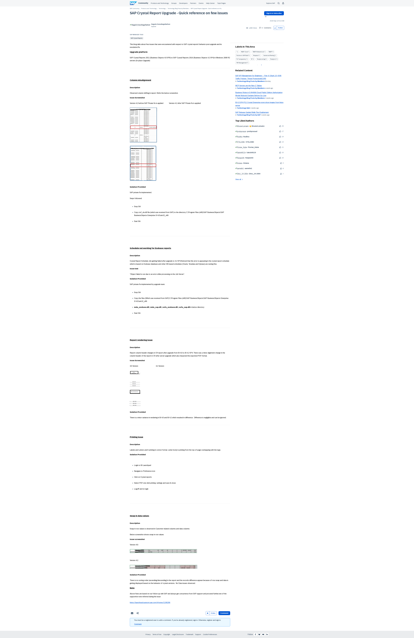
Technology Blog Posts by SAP (249, 115)
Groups (174, 3)
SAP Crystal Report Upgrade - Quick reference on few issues (179, 13)
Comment (138, 624)
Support (198, 634)
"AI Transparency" (241, 59)
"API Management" (241, 63)
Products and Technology (160, 3)
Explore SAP (270, 3)
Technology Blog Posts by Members (178, 8)
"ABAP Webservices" (258, 52)
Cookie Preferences (210, 634)
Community (143, 3)
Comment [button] (224, 613)
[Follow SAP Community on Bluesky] (259, 634)
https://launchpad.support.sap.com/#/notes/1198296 (150, 602)
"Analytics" (273, 59)
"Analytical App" (261, 59)
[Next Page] (261, 65)
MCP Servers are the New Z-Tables (248, 86)
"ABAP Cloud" (245, 52)
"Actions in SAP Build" (242, 55)
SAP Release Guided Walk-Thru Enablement (252, 112)
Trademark (189, 634)
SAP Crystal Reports (136, 38)
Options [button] (265, 17)
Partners (193, 3)
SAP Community (134, 8)
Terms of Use (156, 634)
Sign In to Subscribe (274, 13)
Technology (162, 8)
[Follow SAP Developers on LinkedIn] (267, 634)
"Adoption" (256, 55)
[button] (275, 28)
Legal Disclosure (178, 634)
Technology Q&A (243, 108)
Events (201, 3)
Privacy (148, 634)
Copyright (166, 634)
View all (238, 179)
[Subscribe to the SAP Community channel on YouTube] (263, 634)
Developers (183, 3)
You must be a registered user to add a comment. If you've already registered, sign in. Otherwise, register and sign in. (177, 620)
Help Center (210, 3)
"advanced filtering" (269, 55)
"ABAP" (270, 52)
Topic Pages (221, 3)
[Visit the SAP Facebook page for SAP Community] (255, 634)
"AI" (252, 59)
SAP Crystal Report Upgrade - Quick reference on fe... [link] (206, 8)
